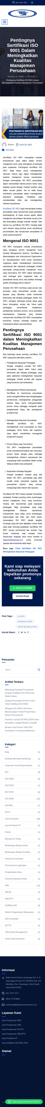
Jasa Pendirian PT (13, 825)
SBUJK (8, 892)
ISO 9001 (10, 150)
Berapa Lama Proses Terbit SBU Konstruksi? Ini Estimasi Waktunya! (20, 729)
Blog (7, 752)
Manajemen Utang (13, 839)
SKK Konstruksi (11, 919)
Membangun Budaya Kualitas (17, 852)
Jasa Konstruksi (11, 819)
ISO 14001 (9, 779)
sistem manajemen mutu (27, 627)
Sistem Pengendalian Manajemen (19, 912)
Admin (11, 145)
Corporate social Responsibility (18, 765)
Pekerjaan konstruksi (14, 859)
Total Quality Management (16, 932)
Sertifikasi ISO (11, 905)
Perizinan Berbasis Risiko (16, 879)
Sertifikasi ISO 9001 (11, 208)
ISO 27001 (9, 785)
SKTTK (8, 925)
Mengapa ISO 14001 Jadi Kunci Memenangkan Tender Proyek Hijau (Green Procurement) (20, 711)
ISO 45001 (9, 799)
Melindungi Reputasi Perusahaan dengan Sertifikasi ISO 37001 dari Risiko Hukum (19, 693)
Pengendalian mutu (13, 872)
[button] (24, 1101)
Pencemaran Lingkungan (15, 865)
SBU (7, 885)
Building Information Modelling (18, 759)
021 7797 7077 (21, 3)
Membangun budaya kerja (16, 845)
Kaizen (8, 832)
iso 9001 (21, 616)
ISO (6, 772)
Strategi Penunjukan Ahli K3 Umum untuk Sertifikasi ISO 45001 (20, 702)
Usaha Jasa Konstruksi (15, 939)
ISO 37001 (9, 792)
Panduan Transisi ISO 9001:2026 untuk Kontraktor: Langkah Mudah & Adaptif (22, 721)
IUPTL (7, 812)
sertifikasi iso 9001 (25, 621)
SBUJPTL (9, 899)
